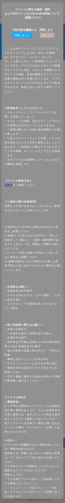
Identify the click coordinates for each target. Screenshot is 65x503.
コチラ (9, 185)
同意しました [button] (22, 35)
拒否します (47, 35)
